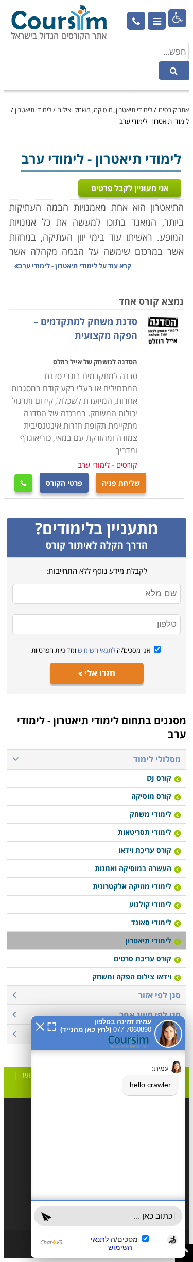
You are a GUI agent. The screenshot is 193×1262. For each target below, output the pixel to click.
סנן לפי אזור (159, 995)
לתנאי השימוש (95, 650)
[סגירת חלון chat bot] (40, 1025)
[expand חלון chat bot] (51, 1025)
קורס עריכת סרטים (142, 958)
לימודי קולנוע (150, 904)
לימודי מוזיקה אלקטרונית (132, 886)
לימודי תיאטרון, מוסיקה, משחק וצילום (104, 109)
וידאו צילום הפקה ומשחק (131, 976)
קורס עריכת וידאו (144, 850)
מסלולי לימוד (157, 759)
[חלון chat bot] (108, 1137)
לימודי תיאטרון (33, 109)
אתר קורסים (174, 109)
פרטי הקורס (64, 483)
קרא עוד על (75, 265)
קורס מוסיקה (151, 796)
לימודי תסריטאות (144, 832)
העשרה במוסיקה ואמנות (133, 868)
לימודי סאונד (151, 922)
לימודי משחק (150, 814)
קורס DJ (159, 778)
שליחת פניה (121, 483)
